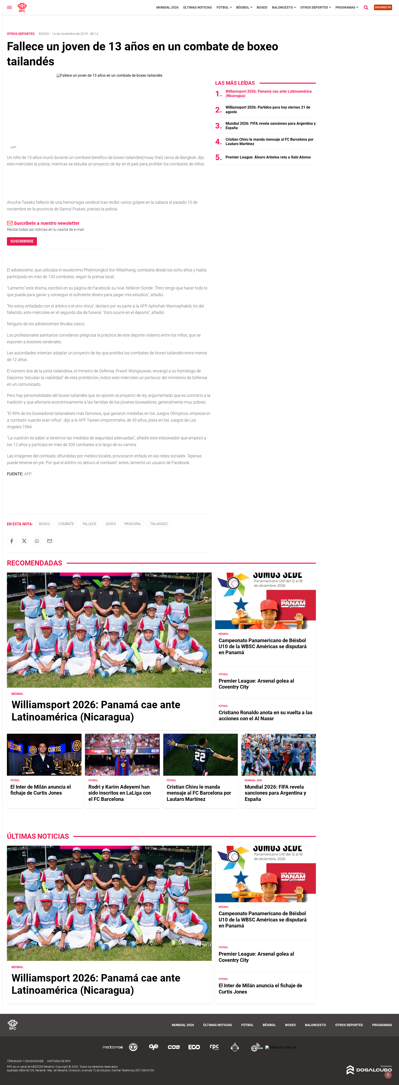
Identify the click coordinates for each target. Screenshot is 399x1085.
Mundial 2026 (167, 7)
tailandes (159, 524)
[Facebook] (11, 541)
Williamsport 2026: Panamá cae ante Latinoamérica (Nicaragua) (96, 711)
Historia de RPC (59, 1061)
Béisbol (242, 7)
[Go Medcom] (113, 1051)
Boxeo (262, 7)
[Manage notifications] (388, 1075)
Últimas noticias (197, 7)
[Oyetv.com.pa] (153, 1051)
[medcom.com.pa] (280, 1047)
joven (110, 524)
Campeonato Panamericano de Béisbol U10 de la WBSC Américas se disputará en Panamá (263, 647)
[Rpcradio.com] (214, 1051)
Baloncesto (282, 7)
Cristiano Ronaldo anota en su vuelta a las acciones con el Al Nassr (265, 715)
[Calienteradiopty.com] (235, 1051)
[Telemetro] (133, 1051)
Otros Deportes (314, 7)
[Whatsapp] (37, 541)
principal (132, 524)
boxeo (44, 524)
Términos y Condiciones (25, 1061)
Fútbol (223, 7)
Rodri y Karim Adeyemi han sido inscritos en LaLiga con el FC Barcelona (119, 793)
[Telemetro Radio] (255, 1051)
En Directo (383, 7)
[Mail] (49, 541)
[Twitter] (24, 541)
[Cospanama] (174, 1051)
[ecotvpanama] (194, 1051)
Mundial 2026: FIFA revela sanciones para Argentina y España (275, 793)
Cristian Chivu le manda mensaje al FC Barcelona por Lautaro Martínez (199, 793)
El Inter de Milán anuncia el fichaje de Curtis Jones (40, 790)
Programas (345, 7)
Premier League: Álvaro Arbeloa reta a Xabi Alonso (268, 157)
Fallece (90, 524)
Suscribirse (21, 241)
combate (66, 524)
